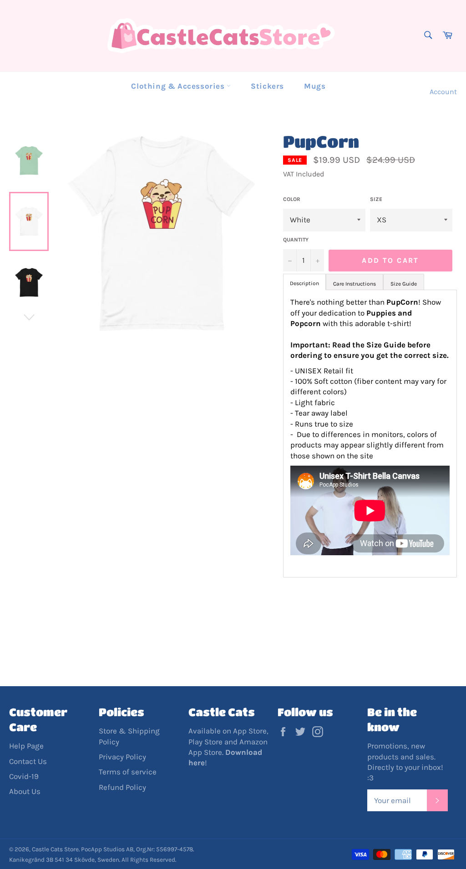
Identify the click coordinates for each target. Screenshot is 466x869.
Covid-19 (24, 776)
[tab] (354, 282)
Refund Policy (122, 787)
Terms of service (128, 771)
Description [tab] (304, 283)
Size (376, 199)
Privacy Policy (122, 756)
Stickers (267, 85)
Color (291, 199)
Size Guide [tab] (403, 284)
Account (443, 91)
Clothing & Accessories (179, 85)
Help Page (26, 745)
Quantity (296, 239)
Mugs (314, 85)
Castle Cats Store (55, 849)
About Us (25, 791)
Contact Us (28, 761)
